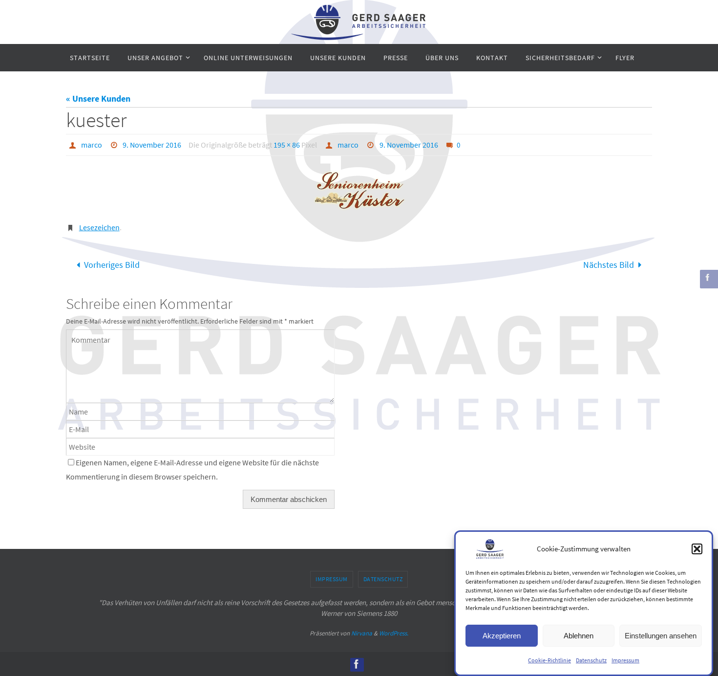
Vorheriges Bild (112, 264)
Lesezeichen (99, 227)
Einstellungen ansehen (661, 635)
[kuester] (359, 191)
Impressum (625, 660)
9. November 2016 (152, 145)
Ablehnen (578, 635)
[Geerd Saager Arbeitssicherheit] (708, 277)
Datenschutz (591, 660)
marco (91, 145)
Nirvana (361, 633)
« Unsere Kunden (98, 98)
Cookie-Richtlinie (549, 660)
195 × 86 (287, 145)
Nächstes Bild (608, 264)
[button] (697, 549)
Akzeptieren (502, 635)
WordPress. (393, 633)
